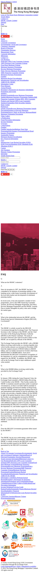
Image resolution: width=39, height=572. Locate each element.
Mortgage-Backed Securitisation (11, 78)
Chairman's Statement (8, 46)
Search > (4, 160)
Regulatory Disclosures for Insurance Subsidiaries (17, 90)
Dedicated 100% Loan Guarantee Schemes (15, 61)
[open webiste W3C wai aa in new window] (5, 548)
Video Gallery (5, 116)
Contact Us (4, 19)
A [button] (1, 28)
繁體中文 (4, 34)
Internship (4, 154)
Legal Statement (6, 566)
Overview (4, 124)
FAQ (2, 140)
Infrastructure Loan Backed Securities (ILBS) (16, 142)
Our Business (5, 461)
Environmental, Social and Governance (14, 44)
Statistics (4, 93)
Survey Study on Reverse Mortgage (20, 112)
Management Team (7, 52)
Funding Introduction (8, 129)
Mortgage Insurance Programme (11, 67)
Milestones (4, 56)
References (4, 107)
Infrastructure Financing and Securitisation (15, 80)
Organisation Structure (8, 50)
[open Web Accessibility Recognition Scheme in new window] (27, 541)
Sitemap (3, 22)
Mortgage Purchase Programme (11, 75)
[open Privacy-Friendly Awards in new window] (11, 506)
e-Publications (5, 118)
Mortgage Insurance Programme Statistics (20, 97)
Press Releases (5, 86)
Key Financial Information (9, 139)
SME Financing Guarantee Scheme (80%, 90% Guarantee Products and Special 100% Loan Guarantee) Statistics (19, 100)
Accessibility (32, 566)
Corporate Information (8, 54)
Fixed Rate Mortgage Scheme (10, 65)
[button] (5, 17)
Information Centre (7, 478)
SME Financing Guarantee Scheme (12, 73)
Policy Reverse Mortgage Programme (13, 71)
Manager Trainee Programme (10, 152)
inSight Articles (6, 108)
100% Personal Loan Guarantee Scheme (14, 63)
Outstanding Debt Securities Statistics (19, 103)
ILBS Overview (6, 144)
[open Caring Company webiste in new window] (10, 516)
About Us (4, 453)
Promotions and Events (8, 91)
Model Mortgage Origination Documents (18, 113)
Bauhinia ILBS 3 (7, 146)
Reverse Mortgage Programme (11, 69)
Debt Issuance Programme (17, 131)
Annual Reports (6, 88)
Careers (3, 496)
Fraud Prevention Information (10, 120)
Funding (3, 76)
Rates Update (5, 105)
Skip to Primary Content (9, 2)
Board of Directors (7, 48)
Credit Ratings (5, 125)
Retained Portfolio (7, 95)
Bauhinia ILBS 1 (17, 144)
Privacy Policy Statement (19, 566)
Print (2, 24)
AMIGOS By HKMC (8, 476)
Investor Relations (7, 487)
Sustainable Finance (7, 135)
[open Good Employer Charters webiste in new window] (31, 516)
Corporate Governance (8, 43)
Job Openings (5, 150)
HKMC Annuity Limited (9, 20)
